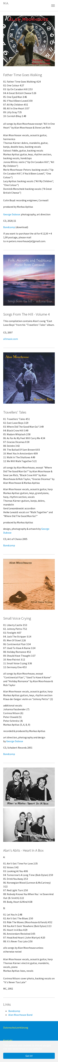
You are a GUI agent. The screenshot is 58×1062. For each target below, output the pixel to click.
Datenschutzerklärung (15, 1027)
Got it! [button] (29, 1055)
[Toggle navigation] (53, 5)
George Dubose (11, 214)
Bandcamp (9, 227)
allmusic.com (10, 338)
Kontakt (8, 1040)
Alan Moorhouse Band (20, 1014)
